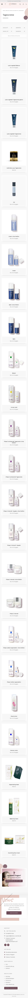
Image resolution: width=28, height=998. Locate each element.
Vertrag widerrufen (11, 988)
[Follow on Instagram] (8, 945)
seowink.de (14, 996)
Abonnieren (14, 913)
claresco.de (22, 994)
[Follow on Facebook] (5, 945)
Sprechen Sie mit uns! (14, 881)
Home (4, 10)
